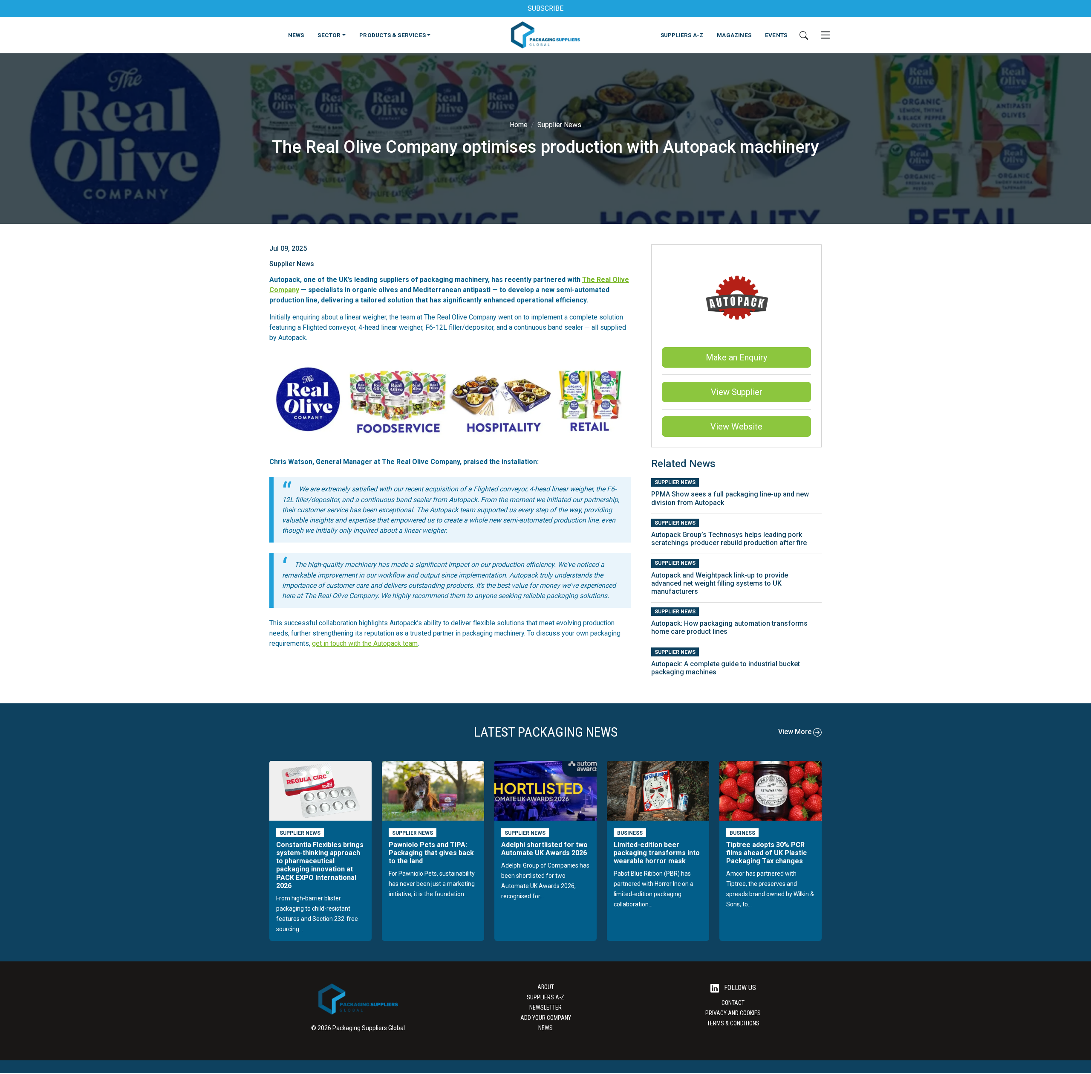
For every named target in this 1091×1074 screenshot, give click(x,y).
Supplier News (559, 125)
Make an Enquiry (736, 357)
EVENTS (776, 35)
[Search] (804, 35)
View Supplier (736, 392)
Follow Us (739, 988)
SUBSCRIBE (545, 8)
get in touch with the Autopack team (365, 643)
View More (795, 732)
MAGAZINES (734, 35)
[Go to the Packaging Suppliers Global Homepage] (545, 35)
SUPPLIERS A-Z (682, 35)
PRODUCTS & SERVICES (392, 35)
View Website (736, 426)
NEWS (296, 35)
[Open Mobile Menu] (825, 35)
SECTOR (329, 35)
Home (519, 125)
